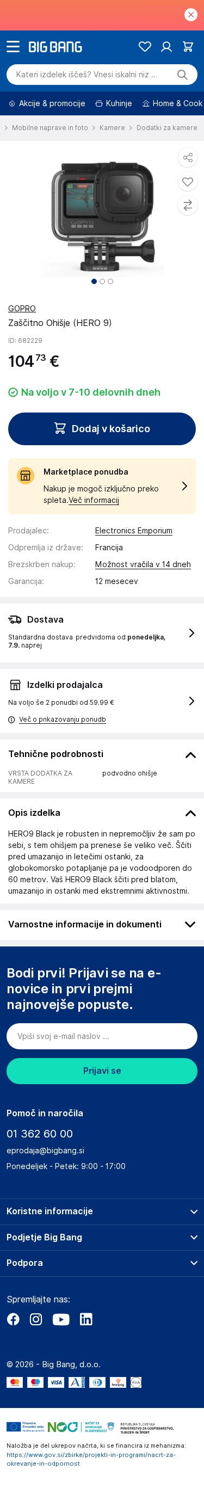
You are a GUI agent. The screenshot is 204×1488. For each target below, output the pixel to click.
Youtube (61, 1319)
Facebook (13, 1319)
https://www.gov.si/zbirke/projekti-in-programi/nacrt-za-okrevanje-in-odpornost (91, 1459)
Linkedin (85, 1319)
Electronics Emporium (133, 530)
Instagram (35, 1319)
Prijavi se (102, 1071)
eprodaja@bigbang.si (45, 1150)
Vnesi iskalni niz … (86, 74)
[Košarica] (187, 46)
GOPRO (22, 308)
